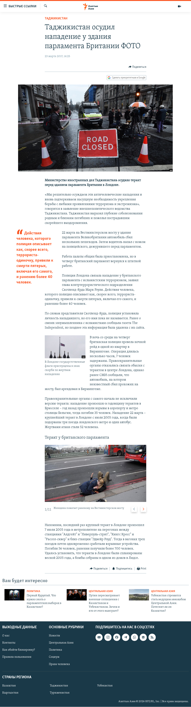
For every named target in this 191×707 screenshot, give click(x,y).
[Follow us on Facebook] (116, 637)
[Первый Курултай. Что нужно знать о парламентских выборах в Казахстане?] (14, 594)
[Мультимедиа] (179, 6)
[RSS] (152, 637)
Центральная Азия (101, 591)
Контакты (8, 643)
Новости (54, 635)
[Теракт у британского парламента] (95, 473)
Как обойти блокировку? (18, 650)
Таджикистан (56, 18)
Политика (33, 591)
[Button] (137, 67)
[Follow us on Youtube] (99, 637)
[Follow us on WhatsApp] (134, 637)
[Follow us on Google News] (143, 637)
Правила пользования (16, 657)
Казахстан (9, 685)
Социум (54, 657)
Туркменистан (60, 692)
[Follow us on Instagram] (107, 637)
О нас (6, 635)
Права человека (59, 664)
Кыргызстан (10, 692)
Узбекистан (105, 685)
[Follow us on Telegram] (125, 637)
